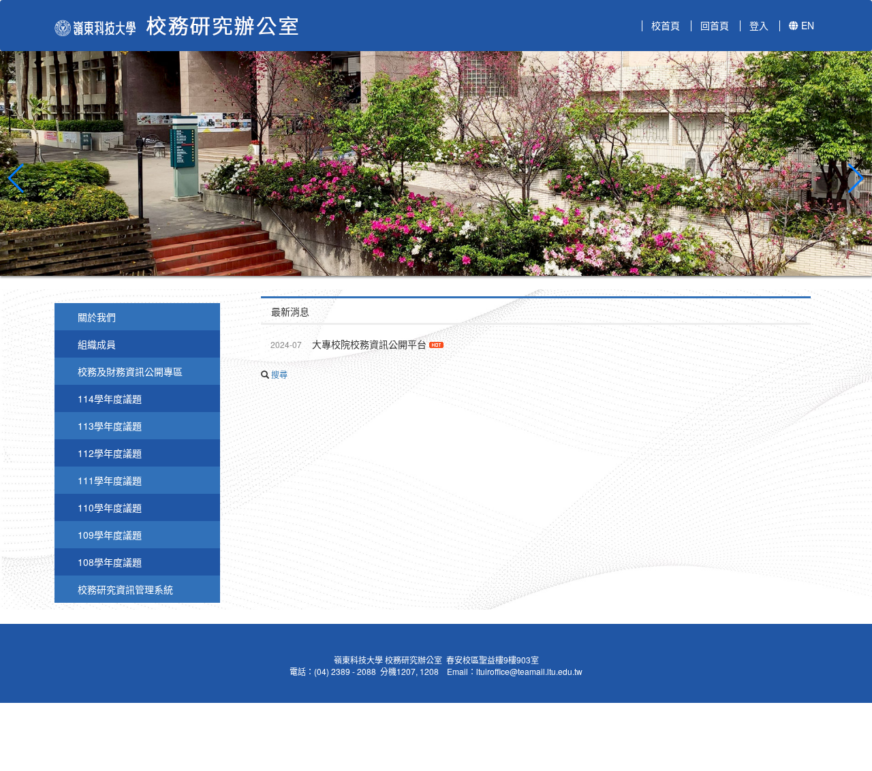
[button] (16, 178)
